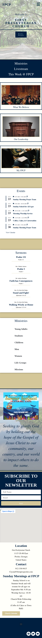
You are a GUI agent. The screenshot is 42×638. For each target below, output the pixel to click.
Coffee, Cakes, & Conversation (24, 220)
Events (21, 191)
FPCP (6, 4)
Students (19, 335)
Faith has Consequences (21, 281)
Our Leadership (21, 139)
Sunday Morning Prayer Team (24, 199)
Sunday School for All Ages (23, 206)
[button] (38, 4)
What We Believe (21, 107)
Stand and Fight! (21, 293)
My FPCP (21, 170)
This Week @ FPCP (21, 74)
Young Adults (21, 329)
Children (19, 342)
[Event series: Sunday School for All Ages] (27, 203)
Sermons (21, 252)
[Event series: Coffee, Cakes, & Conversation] (28, 218)
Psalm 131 (21, 257)
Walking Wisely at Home (21, 304)
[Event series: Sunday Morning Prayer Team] (27, 197)
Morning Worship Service (23, 213)
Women (18, 356)
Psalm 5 (21, 269)
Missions (19, 369)
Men (17, 349)
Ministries (21, 63)
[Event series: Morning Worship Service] (28, 211)
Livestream (21, 69)
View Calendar (10, 232)
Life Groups (20, 362)
